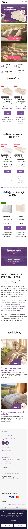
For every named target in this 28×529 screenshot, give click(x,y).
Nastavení (13, 520)
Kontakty (3, 452)
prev (1, 95)
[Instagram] (7, 442)
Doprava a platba (6, 449)
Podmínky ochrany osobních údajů (10, 458)
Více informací (20, 517)
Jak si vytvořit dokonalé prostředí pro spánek (13, 503)
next (25, 95)
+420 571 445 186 (10, 437)
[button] (5, 14)
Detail (7, 113)
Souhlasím (20, 525)
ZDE (21, 321)
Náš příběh (4, 454)
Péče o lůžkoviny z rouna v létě (9, 507)
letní (19, 307)
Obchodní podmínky (6, 456)
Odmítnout (7, 525)
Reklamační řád (5, 461)
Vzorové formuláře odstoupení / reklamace (12, 463)
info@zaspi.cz (8, 434)
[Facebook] (3, 442)
